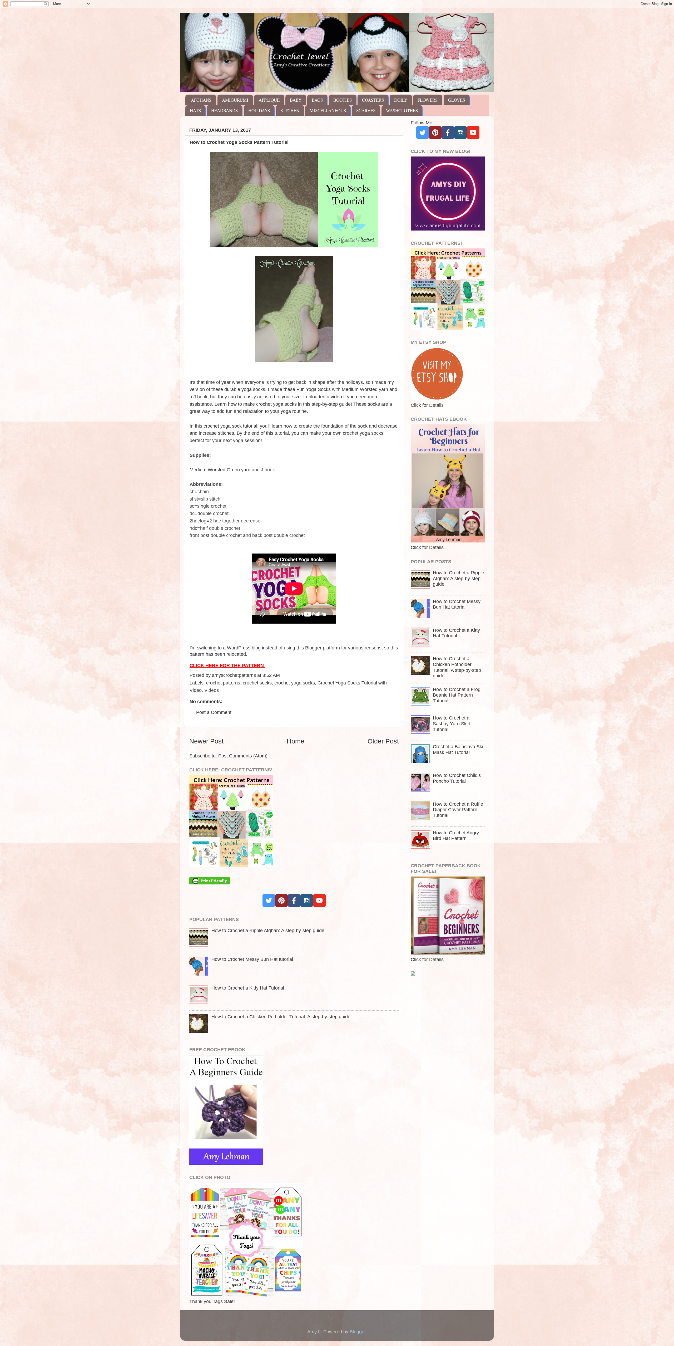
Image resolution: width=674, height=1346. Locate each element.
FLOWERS (428, 100)
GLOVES (456, 100)
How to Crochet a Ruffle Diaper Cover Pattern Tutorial (458, 809)
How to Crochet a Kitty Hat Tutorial (247, 988)
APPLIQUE (269, 100)
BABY (295, 100)
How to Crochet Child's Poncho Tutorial (457, 778)
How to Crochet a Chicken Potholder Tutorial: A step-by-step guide (280, 1016)
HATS (195, 110)
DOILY (400, 100)
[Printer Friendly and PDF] (209, 882)
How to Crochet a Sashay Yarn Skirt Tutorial (451, 723)
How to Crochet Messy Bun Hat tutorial (252, 959)
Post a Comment (213, 712)
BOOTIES (342, 100)
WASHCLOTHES (402, 110)
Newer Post (206, 741)
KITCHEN (289, 110)
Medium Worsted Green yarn (220, 469)
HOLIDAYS (259, 110)
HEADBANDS (224, 110)
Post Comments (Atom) (242, 755)
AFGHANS (201, 100)
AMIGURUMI (235, 100)
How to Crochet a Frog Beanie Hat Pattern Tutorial (456, 695)
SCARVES (365, 110)
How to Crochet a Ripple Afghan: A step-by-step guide (267, 930)
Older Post (383, 741)
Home (295, 741)
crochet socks (257, 683)
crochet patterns (223, 683)
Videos (211, 690)
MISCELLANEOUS (328, 110)
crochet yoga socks (294, 683)
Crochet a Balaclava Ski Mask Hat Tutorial (458, 749)
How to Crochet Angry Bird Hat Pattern (456, 835)
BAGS (317, 100)
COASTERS (373, 100)
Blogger (358, 1331)
